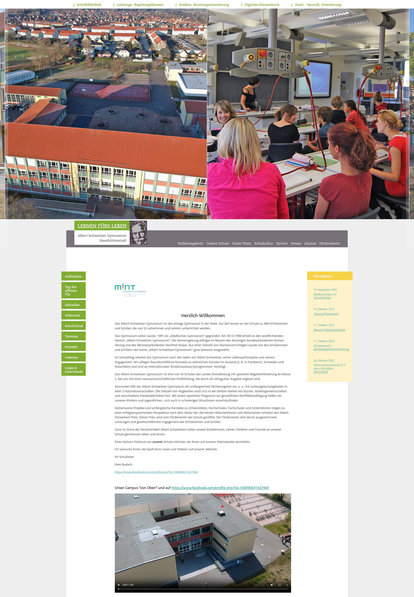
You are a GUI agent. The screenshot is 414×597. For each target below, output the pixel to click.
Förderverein (329, 243)
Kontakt (71, 347)
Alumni (310, 243)
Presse (296, 243)
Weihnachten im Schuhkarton (325, 296)
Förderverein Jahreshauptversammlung (331, 347)
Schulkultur (263, 243)
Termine (71, 336)
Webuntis (72, 315)
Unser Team (241, 243)
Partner (282, 243)
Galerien (71, 357)
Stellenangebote (190, 243)
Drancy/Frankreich (326, 314)
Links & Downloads (74, 370)
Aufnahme (73, 276)
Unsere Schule (217, 243)
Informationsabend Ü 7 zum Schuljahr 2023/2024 (329, 368)
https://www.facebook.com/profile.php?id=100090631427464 (156, 472)
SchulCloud (74, 326)
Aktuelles (72, 305)
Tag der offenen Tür (71, 291)
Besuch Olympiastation (330, 330)
